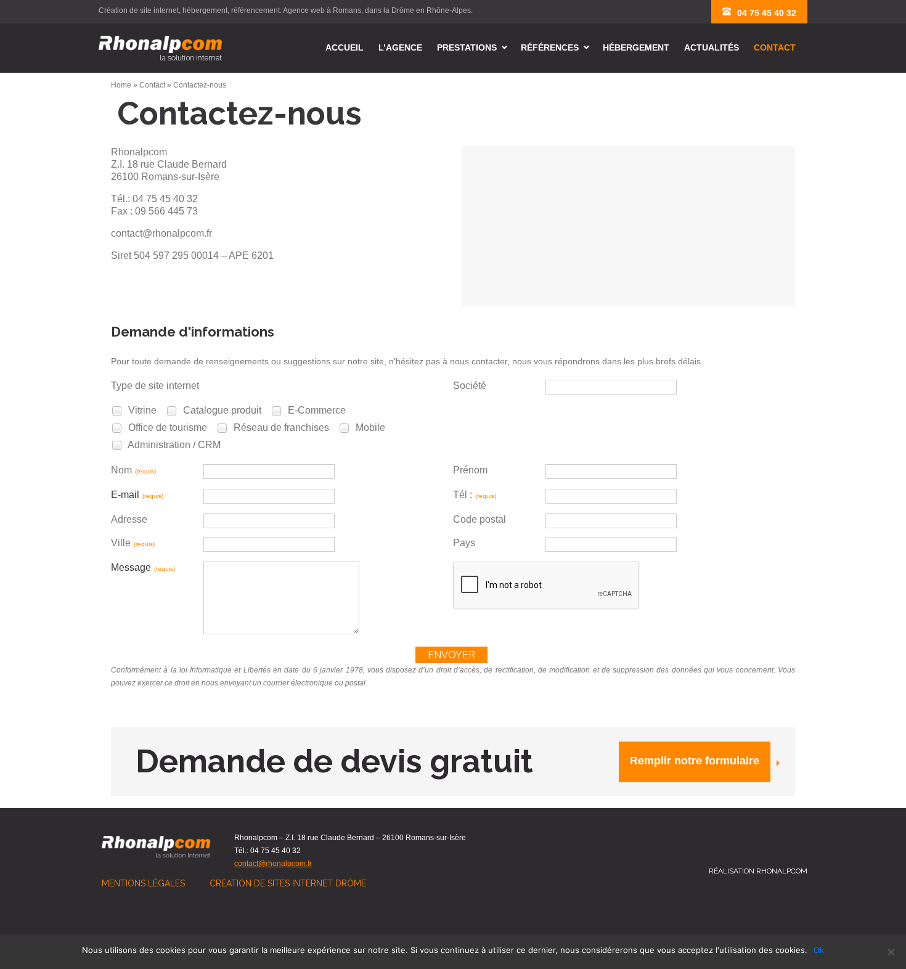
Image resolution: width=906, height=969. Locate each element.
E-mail (137, 494)
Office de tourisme (166, 427)
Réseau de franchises (280, 427)
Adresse (129, 519)
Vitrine (141, 410)
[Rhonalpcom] (160, 48)
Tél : (474, 494)
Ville (133, 543)
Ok (819, 950)
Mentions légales (143, 883)
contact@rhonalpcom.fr (273, 863)
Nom (133, 470)
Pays (464, 543)
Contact (152, 85)
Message (143, 567)
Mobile (369, 427)
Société (469, 385)
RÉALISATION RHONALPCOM (758, 871)
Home (121, 85)
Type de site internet (155, 385)
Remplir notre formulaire (694, 760)
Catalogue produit (221, 410)
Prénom (470, 470)
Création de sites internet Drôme (288, 883)
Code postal (479, 519)
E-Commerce (315, 410)
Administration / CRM (173, 445)
